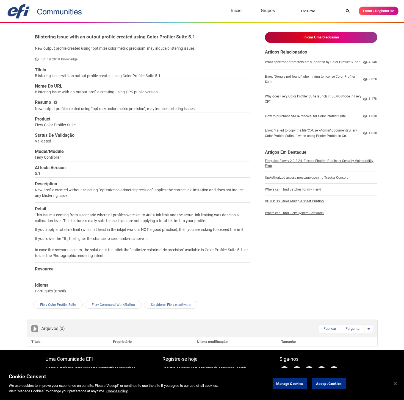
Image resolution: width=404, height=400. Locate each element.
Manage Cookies (289, 383)
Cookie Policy (117, 391)
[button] (330, 329)
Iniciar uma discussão (321, 37)
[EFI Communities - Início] (45, 11)
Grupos (268, 10)
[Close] (395, 383)
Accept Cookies (329, 383)
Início (236, 10)
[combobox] (320, 11)
